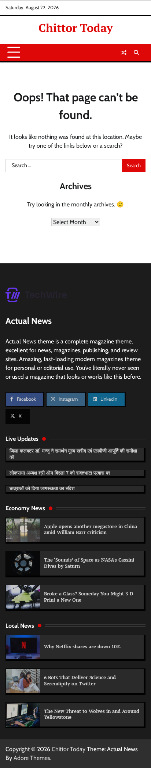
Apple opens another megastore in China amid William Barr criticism (90, 529)
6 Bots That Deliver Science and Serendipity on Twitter (80, 680)
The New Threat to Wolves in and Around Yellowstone (91, 714)
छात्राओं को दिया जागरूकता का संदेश (42, 488)
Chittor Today (75, 27)
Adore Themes (32, 757)
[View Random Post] (123, 52)
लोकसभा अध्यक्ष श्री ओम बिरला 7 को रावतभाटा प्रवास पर (60, 473)
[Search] (136, 52)
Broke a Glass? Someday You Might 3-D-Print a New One (89, 597)
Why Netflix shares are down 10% (82, 646)
